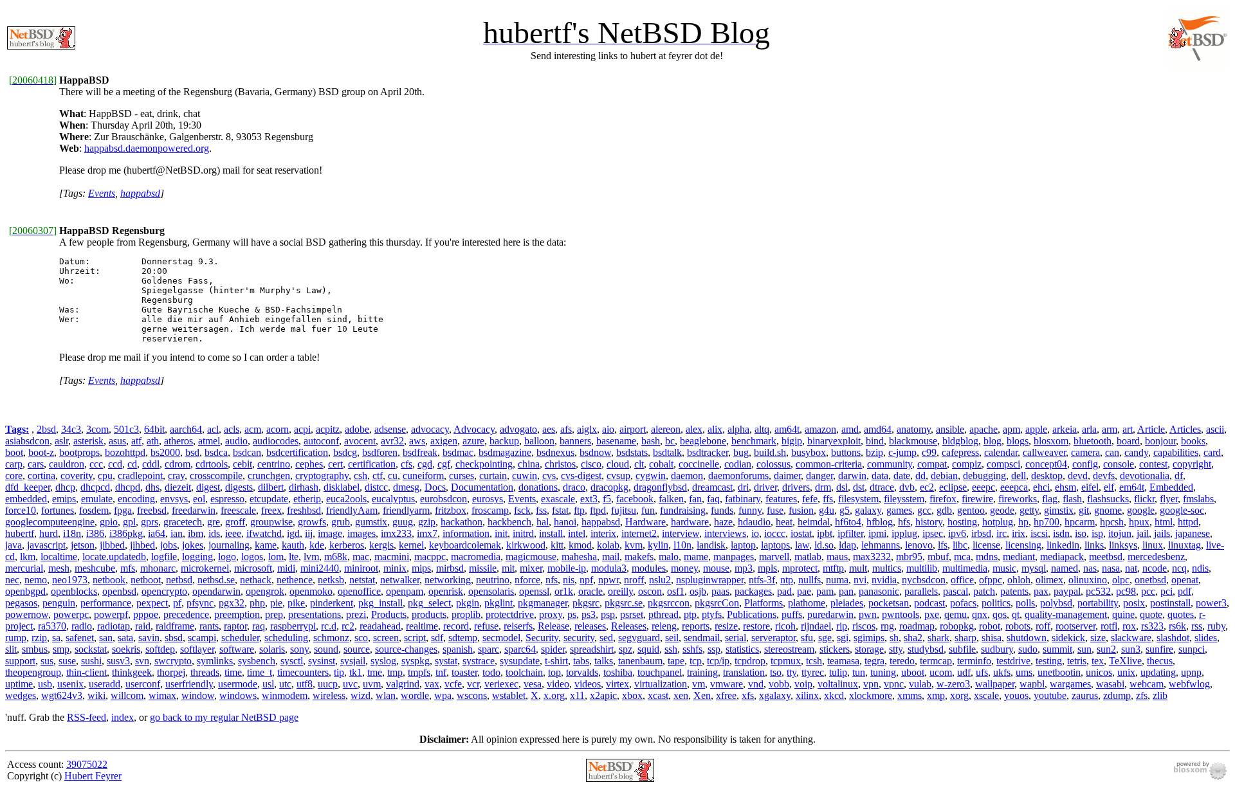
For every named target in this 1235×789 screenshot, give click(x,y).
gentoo (971, 510)
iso (1080, 533)
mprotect (800, 568)
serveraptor (773, 637)
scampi (202, 637)
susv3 (118, 660)
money (684, 568)
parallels (921, 591)
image (330, 533)
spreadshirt (592, 649)
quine (1123, 614)
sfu (807, 637)
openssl (534, 591)
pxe (931, 614)
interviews (725, 533)
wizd (360, 695)
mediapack (1062, 556)
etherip (307, 498)
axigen (443, 440)
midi (286, 568)
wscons (472, 695)
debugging (984, 475)
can (1112, 452)
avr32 (392, 440)
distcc (376, 487)
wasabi (1110, 683)
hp (1023, 521)
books (1193, 440)
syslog (383, 660)
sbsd (174, 637)
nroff (634, 579)
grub (340, 521)
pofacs (963, 602)
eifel (1090, 487)
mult (858, 568)
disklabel (342, 487)
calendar (1001, 452)
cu (393, 475)
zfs (1142, 695)
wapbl (1032, 683)
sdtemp (462, 637)
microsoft (253, 568)
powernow (26, 614)
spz (625, 649)
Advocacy (474, 429)
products (429, 614)
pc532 (1098, 591)
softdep (160, 649)
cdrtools (212, 463)
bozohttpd (125, 452)
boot (14, 452)
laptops (775, 545)
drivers (796, 487)
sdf (437, 637)
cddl (151, 463)
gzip (426, 521)
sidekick (1068, 637)
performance (105, 602)
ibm (195, 533)
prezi (356, 614)
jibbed (112, 545)
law (802, 545)
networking (448, 579)
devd (1078, 475)
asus (117, 440)
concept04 (1046, 463)
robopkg (957, 626)
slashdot (1173, 637)
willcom (127, 695)
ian (176, 533)
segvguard (639, 637)
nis (568, 579)
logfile (164, 556)
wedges (20, 695)
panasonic (879, 591)
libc (960, 545)
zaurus (1085, 695)
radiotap (113, 626)
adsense (390, 429)
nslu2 (660, 579)
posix (1134, 602)
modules (649, 568)
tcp (696, 660)
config (1085, 463)
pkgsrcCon (717, 602)
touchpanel (659, 672)
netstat (362, 579)
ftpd (598, 510)
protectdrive (510, 614)
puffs (792, 614)
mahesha (579, 556)
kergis (381, 545)
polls (1025, 602)
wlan (386, 695)
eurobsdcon (443, 498)
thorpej (171, 672)
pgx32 (231, 602)
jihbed (142, 545)
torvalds (582, 672)
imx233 (396, 533)
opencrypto (164, 591)
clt (639, 463)
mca (962, 556)
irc (1001, 533)
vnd (756, 683)
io (755, 533)
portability (1097, 602)
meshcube (95, 568)
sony (299, 649)
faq (713, 498)
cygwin (651, 475)
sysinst (321, 660)
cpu (105, 475)
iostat (801, 533)
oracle (590, 591)
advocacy (430, 429)
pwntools (900, 614)
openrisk (445, 591)
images (361, 533)
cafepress (960, 452)
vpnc (894, 683)
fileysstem (904, 498)
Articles (1185, 429)
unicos (1099, 672)
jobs (168, 545)
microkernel (205, 568)
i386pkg (126, 533)
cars (36, 463)
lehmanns (880, 545)
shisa (992, 637)
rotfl (1109, 626)
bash (650, 440)
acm (252, 429)
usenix (70, 683)
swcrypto (173, 660)
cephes (309, 463)
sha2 (913, 637)
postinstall (1170, 602)
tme (374, 672)
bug (741, 452)
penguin (58, 602)
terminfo (974, 660)
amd (850, 429)
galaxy (868, 510)
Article (1151, 429)
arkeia (1064, 429)
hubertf (19, 533)
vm (698, 683)
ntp (786, 579)
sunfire (1159, 649)
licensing (1023, 545)
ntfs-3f (762, 579)
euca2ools (346, 498)
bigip (792, 440)
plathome (806, 602)
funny (750, 510)
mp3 (744, 568)
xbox (632, 695)
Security (542, 637)
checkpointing (484, 463)
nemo (35, 579)
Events (101, 193)
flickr (1144, 498)
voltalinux (838, 683)
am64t (787, 429)
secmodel (501, 637)
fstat (560, 510)
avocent (360, 440)
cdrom (177, 463)
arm (1109, 429)
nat (1131, 568)
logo (227, 556)
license (986, 545)
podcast (929, 602)
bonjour (1160, 440)
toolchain (524, 672)
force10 (20, 510)
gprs (149, 521)
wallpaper (994, 683)
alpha (738, 429)
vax (432, 683)
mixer (531, 568)
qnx (979, 614)
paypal (1067, 591)
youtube (1050, 695)
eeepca (1014, 487)
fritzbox (450, 510)
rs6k (1177, 626)
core (14, 475)
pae (804, 591)
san (106, 637)
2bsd (46, 429)
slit (11, 649)
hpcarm (1080, 521)
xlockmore (870, 695)
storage (869, 649)
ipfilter (850, 533)
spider (553, 649)
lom (276, 556)
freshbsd (304, 510)
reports (695, 626)
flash (1072, 498)
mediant (1019, 556)
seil (672, 637)
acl (213, 429)
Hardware (645, 521)
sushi (91, 660)
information (466, 533)
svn (142, 660)
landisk (711, 545)
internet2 (639, 533)
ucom (940, 672)
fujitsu (623, 510)
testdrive (1013, 660)
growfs (312, 521)
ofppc (990, 579)
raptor (235, 626)
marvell (774, 556)
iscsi (1039, 533)
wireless (329, 695)
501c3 (126, 429)
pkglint (498, 602)
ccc (96, 463)
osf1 (675, 591)
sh (894, 637)
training (702, 672)
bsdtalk (667, 452)
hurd (48, 533)
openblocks (74, 591)
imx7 (427, 533)
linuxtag (1184, 545)
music (1004, 568)
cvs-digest (581, 475)
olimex (1049, 579)
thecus (1160, 660)
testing (1049, 660)
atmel (209, 440)
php (257, 602)
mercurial (24, 568)
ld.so (824, 545)
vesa (533, 683)
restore (756, 626)
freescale (238, 510)
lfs (942, 545)
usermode (237, 683)
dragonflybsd (660, 487)
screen (386, 637)
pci (1166, 591)
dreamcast (712, 487)
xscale (986, 695)
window (197, 695)
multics (886, 568)
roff (1043, 626)
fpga (123, 510)
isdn (1061, 533)
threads (204, 672)
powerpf (111, 614)
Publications (751, 614)
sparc (488, 649)
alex (694, 429)
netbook (109, 579)
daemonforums (738, 475)
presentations (314, 614)
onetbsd (1150, 579)
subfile (962, 649)
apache (983, 429)
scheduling (286, 637)
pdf (1184, 591)
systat (446, 660)
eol (199, 498)
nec (12, 579)
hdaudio (754, 521)
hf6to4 (848, 521)
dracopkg (609, 487)
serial (735, 637)
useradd (104, 683)
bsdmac (458, 452)
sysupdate (520, 660)
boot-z (41, 452)
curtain (493, 475)
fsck (522, 510)
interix (603, 533)
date (901, 475)
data (880, 475)
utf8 (305, 683)
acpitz (328, 429)
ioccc (774, 533)
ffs (828, 498)
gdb (944, 510)
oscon (650, 591)
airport (632, 429)
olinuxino (1087, 579)
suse (67, 660)
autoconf (321, 440)
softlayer (197, 649)
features (781, 498)
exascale (558, 498)
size (1098, 637)
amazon (820, 429)
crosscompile (216, 475)
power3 (1211, 602)
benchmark (753, 440)
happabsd (140, 193)
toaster (464, 672)
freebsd (152, 510)
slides (1205, 637)
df (1179, 475)
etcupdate (269, 498)
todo (491, 672)
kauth (293, 545)
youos (1016, 695)
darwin (852, 475)
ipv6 (957, 533)
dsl (842, 487)
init (501, 533)
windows (238, 695)
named (1064, 568)
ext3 (589, 498)
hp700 (1046, 521)
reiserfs (518, 626)
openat (1184, 579)
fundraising (683, 510)
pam (825, 591)
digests (239, 487)
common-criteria (829, 463)
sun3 (1130, 649)
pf (177, 602)
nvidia (884, 579)
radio (81, 626)
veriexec (501, 683)
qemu (955, 614)
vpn (871, 683)
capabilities (1175, 452)
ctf (377, 475)
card (1212, 452)
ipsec (932, 533)
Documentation (482, 487)
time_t (259, 672)
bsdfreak (420, 452)
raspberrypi (293, 626)
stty (895, 649)
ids (214, 533)
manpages (733, 556)
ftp (579, 510)
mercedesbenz (1156, 556)
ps (571, 614)
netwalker (399, 579)
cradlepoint (140, 475)
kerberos (346, 545)
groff (235, 521)
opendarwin (216, 591)
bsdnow (595, 452)
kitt (557, 545)
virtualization (660, 683)
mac (360, 556)
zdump (1117, 695)
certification (372, 463)
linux (1152, 545)
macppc (430, 556)
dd (920, 475)
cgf (443, 463)
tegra (874, 660)
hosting (962, 521)
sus (47, 660)
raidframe (175, 626)
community (889, 463)
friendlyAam (352, 510)
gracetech (182, 521)
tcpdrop (750, 660)
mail (610, 556)
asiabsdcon (27, 440)
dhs (152, 487)
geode (1002, 510)
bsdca (216, 452)
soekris (126, 649)
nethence (295, 579)
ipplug (904, 533)
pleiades (846, 602)
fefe (810, 498)
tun (858, 672)
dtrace (882, 487)
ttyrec (812, 672)
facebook (635, 498)
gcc (924, 510)
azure (473, 440)
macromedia (475, 556)
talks (603, 660)
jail (1143, 533)
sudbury (997, 649)
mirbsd (450, 568)
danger (819, 475)
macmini (391, 556)
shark (938, 637)
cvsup (618, 475)
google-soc (1182, 510)
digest (208, 487)
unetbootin (1059, 672)
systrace (478, 660)
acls (231, 429)
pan (846, 591)
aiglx (587, 429)
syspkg (415, 660)
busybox (808, 452)
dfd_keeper (27, 487)
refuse (486, 626)
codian (737, 463)
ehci (1041, 487)
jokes (192, 545)
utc (285, 683)
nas (1090, 568)
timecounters (303, 672)
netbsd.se (216, 579)
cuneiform (423, 475)
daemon (687, 475)
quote (1151, 614)
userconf (142, 683)
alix (715, 429)
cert (335, 463)
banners (575, 440)
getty (1029, 510)
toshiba (617, 672)
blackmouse (913, 440)
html (1164, 521)
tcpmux (786, 660)
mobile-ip (566, 568)
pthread (663, 614)
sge (825, 637)
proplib (466, 614)
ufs (982, 672)
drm (823, 487)
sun (1084, 649)
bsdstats (632, 452)
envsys (174, 498)
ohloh (1018, 579)
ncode (1154, 568)
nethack (255, 579)
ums (1024, 672)
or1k (563, 591)
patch (984, 591)
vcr (473, 683)
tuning (883, 672)
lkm (27, 556)
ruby (1216, 626)
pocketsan (888, 602)
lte (293, 556)
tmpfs (419, 672)
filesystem (858, 498)
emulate (97, 498)
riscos (863, 626)
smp (61, 649)
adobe (357, 429)
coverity (76, 475)
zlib (1160, 695)
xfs (748, 695)
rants (209, 626)
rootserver (1075, 626)
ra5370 (52, 626)
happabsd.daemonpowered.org (146, 148)
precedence (186, 614)
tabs (581, 660)
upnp (1191, 672)
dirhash (303, 487)
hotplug (997, 521)
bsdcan (247, 452)
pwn (868, 614)
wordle (415, 695)
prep (274, 614)
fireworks (1017, 498)
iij (309, 533)
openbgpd (25, 591)
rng (887, 626)
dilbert (271, 487)
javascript (46, 545)
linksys (1123, 545)
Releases (628, 626)
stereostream (789, 649)
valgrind (402, 683)
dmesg (406, 487)
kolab (608, 545)
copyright (1192, 463)
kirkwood (525, 545)
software (236, 649)
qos (1000, 614)
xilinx (807, 695)
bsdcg (345, 452)
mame (696, 556)
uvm (372, 683)
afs (566, 429)
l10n (682, 545)
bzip (874, 452)
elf (1109, 487)
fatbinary (742, 498)
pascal (955, 591)
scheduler (240, 637)
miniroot (361, 568)
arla (1089, 429)
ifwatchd (264, 533)
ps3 (588, 614)
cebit (242, 463)
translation (744, 672)
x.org (554, 695)
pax (1041, 591)
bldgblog (960, 440)
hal (542, 521)
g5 (844, 510)
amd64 (878, 429)
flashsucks (1108, 498)
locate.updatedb (114, 556)
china (529, 463)
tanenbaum (640, 660)
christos (560, 463)
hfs (904, 521)
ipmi (877, 533)
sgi (842, 637)
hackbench (509, 521)
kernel (411, 545)
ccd (115, 463)
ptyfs (712, 614)
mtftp (833, 568)
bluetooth (1093, 440)
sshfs (692, 649)
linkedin (1063, 545)
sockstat (91, 649)
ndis (1200, 568)
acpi (302, 429)
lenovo (919, 545)
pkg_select (429, 602)
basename (616, 440)
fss (541, 510)
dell (1018, 475)
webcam (1147, 683)
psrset (631, 614)
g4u (826, 510)
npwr (608, 579)
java (13, 545)
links (1094, 545)
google (1141, 510)
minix (395, 568)
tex (1098, 660)
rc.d (328, 626)
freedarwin (193, 510)
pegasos (21, 602)
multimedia (964, 568)
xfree (726, 695)
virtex (617, 683)
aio (608, 429)
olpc (1121, 579)
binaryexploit (834, 440)
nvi (860, 579)
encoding (136, 498)
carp (14, 463)
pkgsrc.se (624, 602)
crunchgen (269, 475)
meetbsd (1105, 556)
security (578, 637)
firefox (942, 498)
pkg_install (380, 602)
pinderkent (331, 602)
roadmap (917, 626)
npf (586, 579)
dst (858, 487)
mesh (58, 568)
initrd (523, 533)
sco (361, 637)
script (415, 637)
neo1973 (69, 579)
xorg (959, 695)
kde (316, 545)
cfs (406, 463)
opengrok (265, 591)
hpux (1139, 521)
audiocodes (275, 440)
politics (996, 602)
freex (271, 510)
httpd (1188, 521)
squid (648, 649)
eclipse (953, 487)
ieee (233, 533)
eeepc (983, 487)
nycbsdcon (924, 579)
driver (765, 487)
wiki (96, 695)
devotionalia (1144, 475)
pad (784, 591)
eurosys (487, 498)
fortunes (57, 510)
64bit (154, 429)
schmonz (331, 637)
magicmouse (531, 556)
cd (132, 463)
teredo (902, 660)
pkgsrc (585, 602)
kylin (658, 545)
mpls (767, 568)
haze (723, 521)
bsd (192, 452)
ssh (670, 649)
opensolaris (491, 591)
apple (1036, 429)
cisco (591, 463)
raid (143, 626)
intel (576, 533)
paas (720, 591)
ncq (1179, 568)
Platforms (763, 602)
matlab (807, 556)
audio (236, 440)
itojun (1119, 533)
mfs (127, 568)
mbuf (938, 556)
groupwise (271, 521)
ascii (1215, 429)
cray (176, 475)
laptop (743, 545)
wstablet (509, 695)
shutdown (1027, 637)
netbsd (179, 579)
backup (504, 440)
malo (669, 556)
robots (1017, 626)
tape (676, 660)
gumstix (371, 521)
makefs (639, 556)
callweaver (1044, 452)
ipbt (824, 533)
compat (932, 463)
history (928, 521)
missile (483, 568)
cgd (424, 463)
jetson (83, 545)
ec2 (927, 487)
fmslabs (1198, 498)
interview (680, 533)
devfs (1104, 475)
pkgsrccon (669, 602)
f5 (607, 498)
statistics (742, 649)
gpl (129, 521)
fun (648, 510)
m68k (335, 556)
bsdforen (380, 452)
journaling (229, 545)
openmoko (311, 591)
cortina (41, 475)
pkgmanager (542, 602)
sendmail (702, 637)
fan (695, 498)
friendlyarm (406, 510)
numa (837, 579)
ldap (847, 545)
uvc (350, 683)
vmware (726, 683)
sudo (1028, 649)
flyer (1169, 498)
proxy (550, 614)
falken (671, 498)
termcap (936, 660)
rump (15, 637)
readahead (380, 626)
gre (213, 521)
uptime (19, 683)
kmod (580, 545)
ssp (714, 649)
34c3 (71, 429)
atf (136, 440)
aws (417, 440)
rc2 (348, 626)
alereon (666, 429)
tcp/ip (718, 660)
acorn (277, 429)
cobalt (661, 463)
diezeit (178, 487)
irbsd (981, 533)
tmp (395, 672)
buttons (846, 452)
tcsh (814, 660)
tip (339, 672)
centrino (273, 463)
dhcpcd (95, 487)
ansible (950, 429)
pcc (1148, 591)
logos (252, 556)
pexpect (152, 602)
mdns (987, 556)
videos (587, 683)
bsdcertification (297, 452)
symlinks (215, 660)
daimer (787, 475)
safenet (80, 637)
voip (803, 683)
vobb (779, 683)
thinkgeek (132, 672)
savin (149, 637)
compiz (967, 463)
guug (402, 521)
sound (326, 649)
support (20, 660)
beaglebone (703, 440)
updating (1158, 672)
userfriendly (189, 683)
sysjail (352, 660)
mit (508, 568)
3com (97, 429)
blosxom (1051, 440)
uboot (912, 672)
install (551, 533)
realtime (422, 626)
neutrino (492, 579)
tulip (838, 672)
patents (1014, 591)
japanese (1192, 533)
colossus (773, 463)
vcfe (453, 683)
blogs (1018, 440)
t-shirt (556, 660)
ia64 (156, 533)
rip (841, 626)
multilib (921, 568)
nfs (551, 579)
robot (989, 626)
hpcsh (1112, 521)
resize (726, 626)
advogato (518, 429)
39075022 (86, 764)
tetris (1076, 660)
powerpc (71, 614)
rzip (39, 637)
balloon (539, 440)
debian (944, 475)
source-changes (406, 649)
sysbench (256, 660)
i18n (72, 533)
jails (1162, 533)
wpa (443, 695)
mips (421, 568)
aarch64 (186, 429)
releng (664, 626)
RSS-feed (86, 717)
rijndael (816, 626)
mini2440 (319, 568)
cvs (549, 475)
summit (1057, 649)
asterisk (88, 440)
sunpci (1191, 649)
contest (1153, 463)
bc (670, 440)
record (456, 626)
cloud (618, 463)
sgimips (869, 637)
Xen (702, 695)
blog (992, 440)
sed (606, 637)
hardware (690, 521)
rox (1129, 626)
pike (296, 602)
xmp (936, 695)
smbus (35, 649)
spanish (458, 649)
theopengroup (33, 672)
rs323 (1152, 626)
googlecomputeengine (50, 521)
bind (875, 440)
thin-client (86, 672)
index (122, 717)
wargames (1070, 683)
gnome (1108, 510)
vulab (920, 683)
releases (590, 626)
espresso (227, 498)
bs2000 (165, 452)
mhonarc (158, 568)
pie (276, 602)
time (233, 672)
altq (762, 429)
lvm (311, 556)
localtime (59, 556)
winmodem (284, 695)
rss (1196, 626)
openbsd (119, 591)
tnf (440, 672)
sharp (965, 637)
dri (743, 487)
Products (389, 614)
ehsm (1065, 487)
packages (753, 591)
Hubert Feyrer (93, 775)
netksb (331, 579)
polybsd (1056, 602)
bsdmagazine (505, 452)
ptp (690, 614)
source (356, 649)
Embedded (1171, 487)
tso (776, 672)
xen (680, 695)
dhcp (65, 487)
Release (553, 626)
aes (548, 429)
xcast (658, 695)
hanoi (565, 521)
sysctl (291, 660)
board (1128, 440)
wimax (162, 695)
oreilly (620, 591)
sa (56, 637)
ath (153, 440)
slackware (1131, 637)
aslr (61, 440)
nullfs (809, 579)
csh (360, 475)
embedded (26, 498)
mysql (1033, 568)
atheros (178, 440)
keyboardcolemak (465, 545)
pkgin (467, 602)
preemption (237, 614)
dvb (907, 487)
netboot (146, 579)
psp (608, 614)
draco (574, 487)
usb (45, 683)
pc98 (1126, 591)
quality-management (1066, 614)
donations (538, 487)
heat (784, 521)
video (558, 683)
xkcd (834, 695)
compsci (1003, 463)
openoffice (359, 591)
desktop (1047, 475)
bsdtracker (707, 452)
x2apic (603, 695)
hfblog (879, 521)
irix (1018, 533)
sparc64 (520, 649)
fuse (775, 510)
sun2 (1106, 649)
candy (1136, 452)
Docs (435, 487)
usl (268, 683)
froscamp (490, 510)
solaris (272, 649)
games (899, 510)
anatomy (914, 429)
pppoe (145, 614)
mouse (716, 568)
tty (791, 672)
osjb (698, 591)
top (554, 672)
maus (837, 556)
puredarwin (830, 614)
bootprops (79, 452)
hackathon (461, 521)
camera (1085, 452)
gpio (109, 521)
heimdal (814, 521)
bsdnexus (555, 452)
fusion (801, 510)
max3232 (872, 556)
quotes (1180, 614)
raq (258, 626)
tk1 (355, 672)
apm (1011, 429)
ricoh (785, 626)
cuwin (524, 475)
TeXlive (1125, 660)
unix (1126, 672)
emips (64, 498)
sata (125, 637)
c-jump (902, 452)
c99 (929, 452)
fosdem (94, 510)
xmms (909, 695)
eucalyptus (393, 498)
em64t (1131, 487)
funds (722, 510)
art (1127, 429)
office (962, 579)
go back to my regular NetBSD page (224, 717)
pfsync (200, 602)
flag (1049, 498)
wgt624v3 (61, 695)
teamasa (843, 660)
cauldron (66, 463)
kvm (634, 545)
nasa (1111, 568)
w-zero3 (953, 683)
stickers (834, 649)
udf (964, 672)
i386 (95, 533)
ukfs (1002, 672)
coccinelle (699, 463)
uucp (328, 683)
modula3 (609, 568)
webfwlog (1189, 683)
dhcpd (127, 487)
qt (1016, 614)
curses (461, 475)
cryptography (322, 475)
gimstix (1059, 510)
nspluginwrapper (710, 579)
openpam (404, 591)
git (1084, 510)
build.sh (770, 452)
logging (197, 556)
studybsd (926, 649)
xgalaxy (775, 695)
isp (1097, 533)
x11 (577, 695)
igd (293, 533)
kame (266, 545)
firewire (977, 498)
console (1118, 463)
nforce (527, 579)
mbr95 (909, 556)
